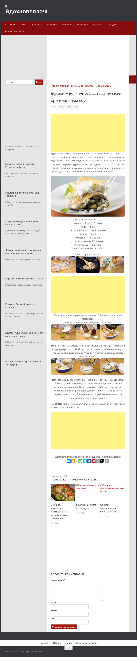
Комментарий (58, 580)
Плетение (67, 25)
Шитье (24, 25)
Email (54, 610)
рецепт (69, 107)
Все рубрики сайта (14, 31)
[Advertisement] (88, 56)
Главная (44, 643)
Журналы (97, 25)
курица (61, 107)
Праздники (112, 25)
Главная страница (60, 86)
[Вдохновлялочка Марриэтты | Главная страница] (26, 10)
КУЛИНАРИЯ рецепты (82, 86)
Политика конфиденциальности (81, 643)
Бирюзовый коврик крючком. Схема (24, 278)
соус (76, 107)
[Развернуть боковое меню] (132, 79)
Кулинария (82, 25)
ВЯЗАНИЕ (10, 25)
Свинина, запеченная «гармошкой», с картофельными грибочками (59, 512)
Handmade (52, 25)
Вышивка (37, 25)
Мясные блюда (103, 86)
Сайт (53, 618)
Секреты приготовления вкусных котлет (108, 508)
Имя (53, 603)
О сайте (57, 643)
